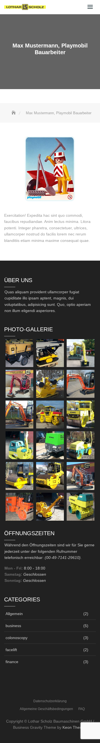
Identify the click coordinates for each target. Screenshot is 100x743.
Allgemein (14, 613)
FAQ (81, 709)
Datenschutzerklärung (50, 701)
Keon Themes (74, 727)
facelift (11, 649)
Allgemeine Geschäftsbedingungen (46, 709)
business (13, 625)
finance (12, 661)
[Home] (14, 113)
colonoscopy (17, 637)
